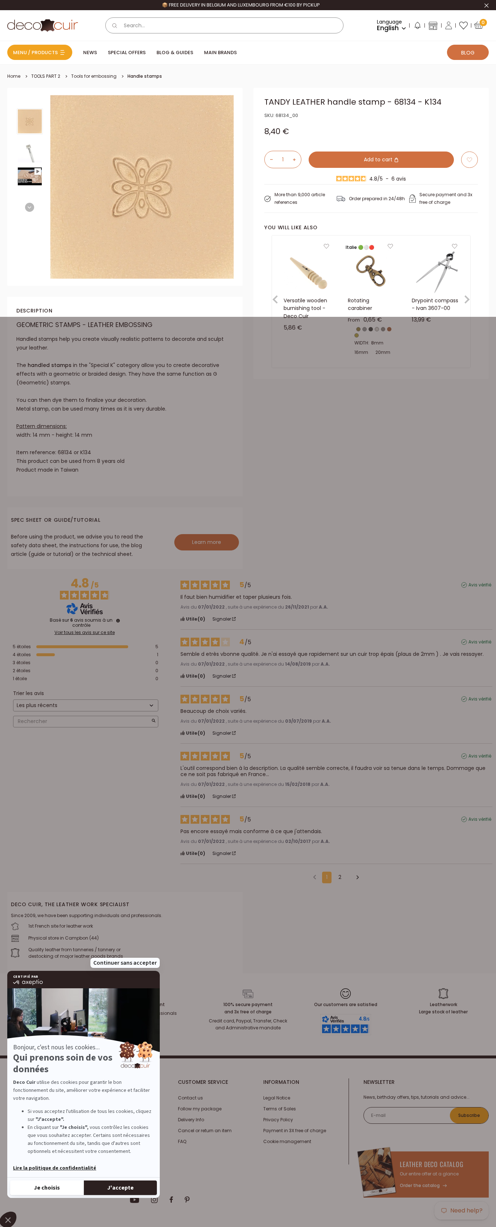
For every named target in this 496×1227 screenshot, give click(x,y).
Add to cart (379, 159)
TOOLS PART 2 (45, 76)
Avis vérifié (479, 585)
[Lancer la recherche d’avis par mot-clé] (153, 721)
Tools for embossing (94, 76)
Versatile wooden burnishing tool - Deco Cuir (305, 308)
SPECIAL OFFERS (127, 52)
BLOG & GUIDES (174, 52)
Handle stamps (144, 76)
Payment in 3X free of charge (294, 1130)
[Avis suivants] (355, 877)
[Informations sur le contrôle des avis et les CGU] (118, 620)
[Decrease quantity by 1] (269, 159)
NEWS (90, 52)
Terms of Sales (279, 1109)
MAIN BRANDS (220, 52)
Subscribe (469, 1115)
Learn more (206, 542)
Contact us (190, 1098)
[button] (417, 27)
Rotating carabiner (360, 304)
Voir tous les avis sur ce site (84, 632)
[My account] (448, 25)
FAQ (182, 1141)
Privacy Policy (278, 1120)
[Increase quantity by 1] (297, 159)
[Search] (115, 25)
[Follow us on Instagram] (154, 1199)
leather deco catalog (431, 1164)
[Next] (29, 207)
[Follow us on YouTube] (134, 1199)
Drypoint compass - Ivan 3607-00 (435, 304)
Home (13, 76)
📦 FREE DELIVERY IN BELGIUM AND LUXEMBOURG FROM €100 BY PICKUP (241, 4)
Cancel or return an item (205, 1130)
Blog (468, 52)
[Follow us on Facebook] (171, 1199)
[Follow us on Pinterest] (187, 1199)
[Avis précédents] (315, 876)
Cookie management (287, 1141)
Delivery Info (191, 1120)
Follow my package (199, 1109)
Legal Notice (276, 1098)
